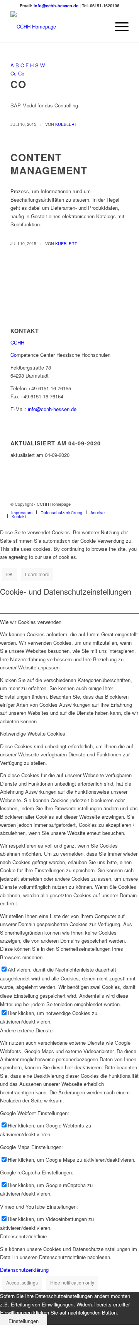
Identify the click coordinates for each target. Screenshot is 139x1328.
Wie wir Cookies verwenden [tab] (30, 622)
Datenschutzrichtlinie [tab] (23, 1236)
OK (9, 574)
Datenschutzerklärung (24, 1269)
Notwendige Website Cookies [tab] (32, 733)
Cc (13, 73)
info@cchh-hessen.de (56, 5)
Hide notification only (72, 1282)
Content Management (48, 163)
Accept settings (22, 1282)
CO (18, 84)
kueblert (66, 124)
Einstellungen (23, 1321)
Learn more (37, 574)
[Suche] (99, 26)
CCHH (17, 342)
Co (21, 73)
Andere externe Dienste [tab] (26, 1030)
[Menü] (118, 26)
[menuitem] (99, 26)
